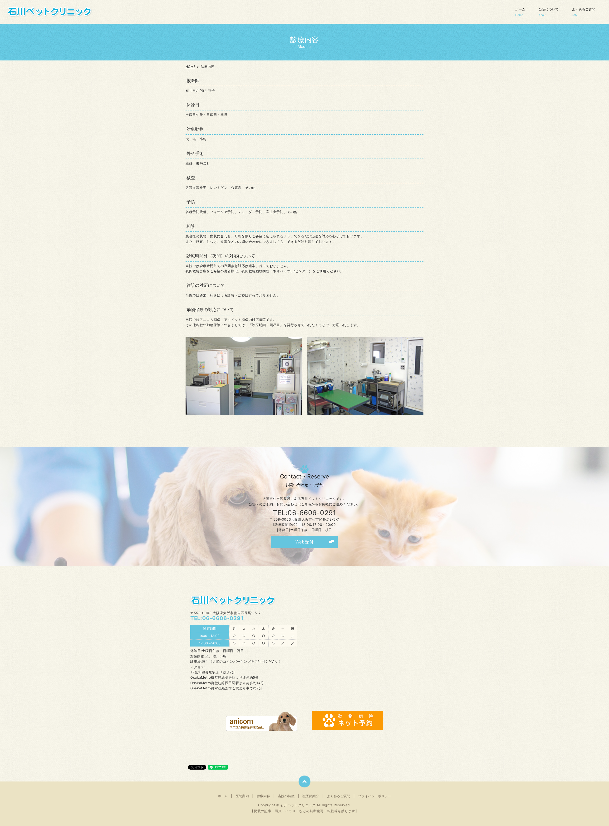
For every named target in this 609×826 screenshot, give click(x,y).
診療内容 (263, 796)
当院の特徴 (286, 796)
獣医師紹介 (310, 796)
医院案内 (242, 796)
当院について (549, 12)
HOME (190, 67)
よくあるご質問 (583, 12)
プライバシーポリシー (374, 796)
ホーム (520, 12)
